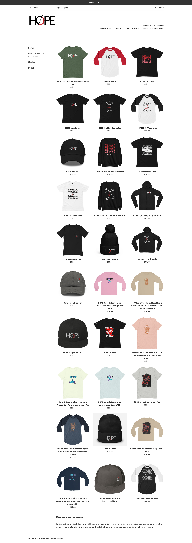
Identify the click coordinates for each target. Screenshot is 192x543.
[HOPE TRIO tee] (147, 62)
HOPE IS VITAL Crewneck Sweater (110, 215)
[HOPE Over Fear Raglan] (147, 479)
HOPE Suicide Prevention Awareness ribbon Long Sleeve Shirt (109, 306)
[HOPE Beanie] (110, 429)
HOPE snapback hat (72, 352)
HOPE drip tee (109, 352)
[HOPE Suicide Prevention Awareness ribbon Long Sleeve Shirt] (110, 283)
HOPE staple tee (72, 128)
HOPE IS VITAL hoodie (147, 259)
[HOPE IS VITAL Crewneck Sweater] (110, 196)
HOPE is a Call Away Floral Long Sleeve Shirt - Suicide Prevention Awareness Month (147, 306)
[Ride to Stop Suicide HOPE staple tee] (73, 62)
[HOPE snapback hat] (73, 333)
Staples (31, 62)
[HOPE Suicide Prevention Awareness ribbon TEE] (110, 383)
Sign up (65, 8)
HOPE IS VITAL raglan (147, 128)
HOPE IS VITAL (45, 538)
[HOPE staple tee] (73, 109)
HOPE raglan (110, 81)
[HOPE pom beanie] (110, 240)
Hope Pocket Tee (73, 259)
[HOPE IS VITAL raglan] (147, 109)
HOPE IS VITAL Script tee (109, 128)
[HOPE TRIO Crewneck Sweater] (110, 152)
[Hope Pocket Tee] (73, 240)
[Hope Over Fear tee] (147, 152)
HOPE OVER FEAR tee (72, 215)
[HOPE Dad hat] (73, 152)
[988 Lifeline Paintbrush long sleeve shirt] (147, 429)
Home (31, 48)
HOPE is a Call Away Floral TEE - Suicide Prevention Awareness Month (147, 355)
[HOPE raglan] (110, 62)
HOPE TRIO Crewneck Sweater (110, 171)
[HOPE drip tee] (110, 333)
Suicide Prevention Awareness (36, 55)
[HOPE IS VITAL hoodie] (147, 240)
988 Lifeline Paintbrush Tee (147, 402)
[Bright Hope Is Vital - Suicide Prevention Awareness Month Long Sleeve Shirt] (73, 479)
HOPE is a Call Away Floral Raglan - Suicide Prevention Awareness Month (73, 451)
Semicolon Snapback (110, 498)
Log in (58, 8)
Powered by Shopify (56, 538)
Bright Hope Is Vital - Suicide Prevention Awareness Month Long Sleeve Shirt (72, 501)
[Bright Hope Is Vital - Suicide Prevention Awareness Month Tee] (73, 383)
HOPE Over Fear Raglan (147, 498)
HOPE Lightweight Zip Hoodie (147, 215)
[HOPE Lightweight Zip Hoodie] (147, 196)
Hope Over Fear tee (147, 171)
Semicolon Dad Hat (73, 303)
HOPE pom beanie (110, 259)
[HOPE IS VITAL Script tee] (110, 109)
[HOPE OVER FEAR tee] (73, 196)
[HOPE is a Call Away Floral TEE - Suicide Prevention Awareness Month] (147, 333)
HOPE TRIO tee (147, 81)
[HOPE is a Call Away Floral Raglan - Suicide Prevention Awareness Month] (73, 429)
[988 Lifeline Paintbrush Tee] (147, 383)
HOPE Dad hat (72, 171)
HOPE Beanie (110, 448)
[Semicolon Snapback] (110, 479)
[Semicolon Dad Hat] (73, 283)
